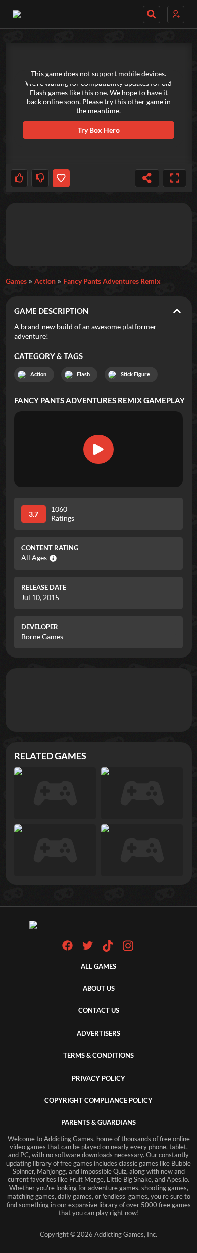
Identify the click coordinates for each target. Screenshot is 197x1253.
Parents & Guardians (98, 1122)
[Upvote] (19, 178)
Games (16, 281)
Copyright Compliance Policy (98, 1100)
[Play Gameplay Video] (98, 449)
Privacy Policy (98, 1078)
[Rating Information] (52, 558)
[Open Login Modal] (175, 14)
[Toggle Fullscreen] (175, 178)
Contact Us (98, 1011)
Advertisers (98, 1033)
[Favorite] (61, 178)
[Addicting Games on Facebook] (67, 948)
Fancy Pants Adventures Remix (112, 281)
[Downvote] (39, 178)
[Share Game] (147, 178)
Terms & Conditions (98, 1055)
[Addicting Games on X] (87, 948)
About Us (99, 988)
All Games (98, 966)
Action (45, 281)
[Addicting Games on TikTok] (108, 949)
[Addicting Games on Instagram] (128, 949)
